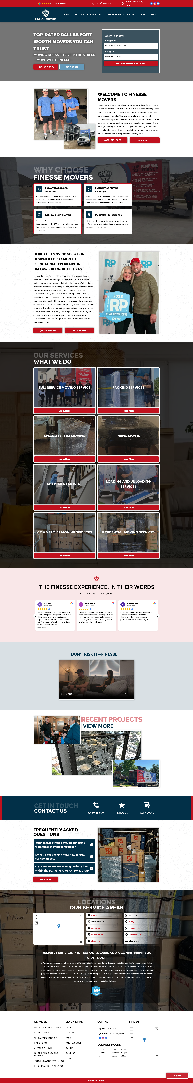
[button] (52, 3)
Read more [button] (124, 628)
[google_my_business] (158, 3)
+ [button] (36, 915)
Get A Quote (147, 812)
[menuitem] (64, 14)
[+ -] (59, 929)
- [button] (36, 918)
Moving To (109, 51)
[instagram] (154, 3)
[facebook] (151, 3)
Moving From (110, 40)
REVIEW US (122, 812)
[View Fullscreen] (36, 923)
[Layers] (80, 915)
